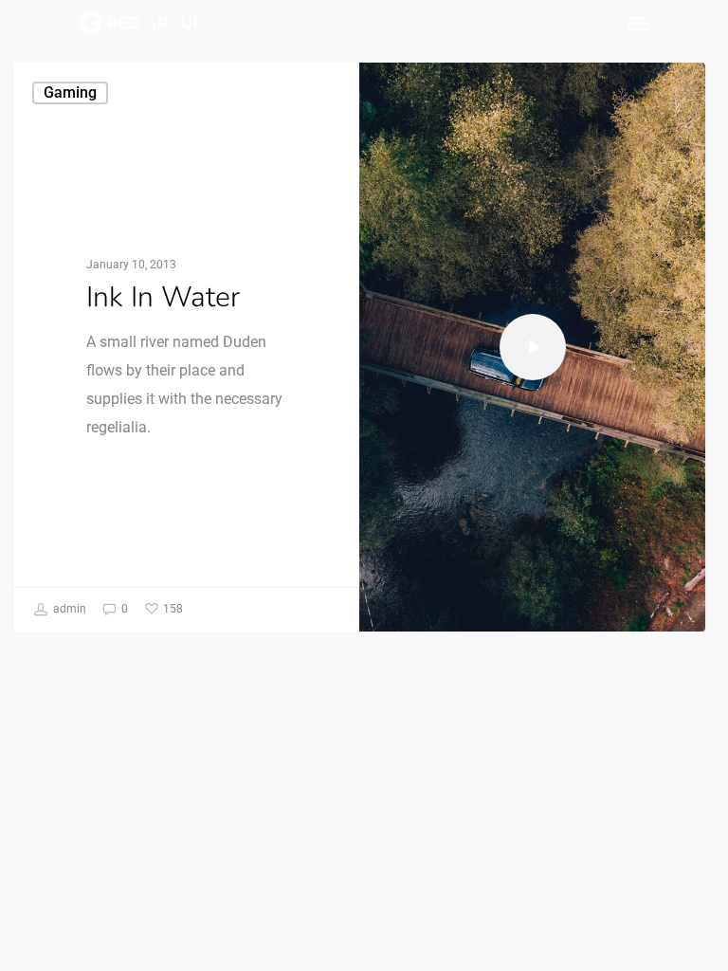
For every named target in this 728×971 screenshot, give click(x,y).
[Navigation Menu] (638, 22)
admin (68, 608)
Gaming (70, 92)
